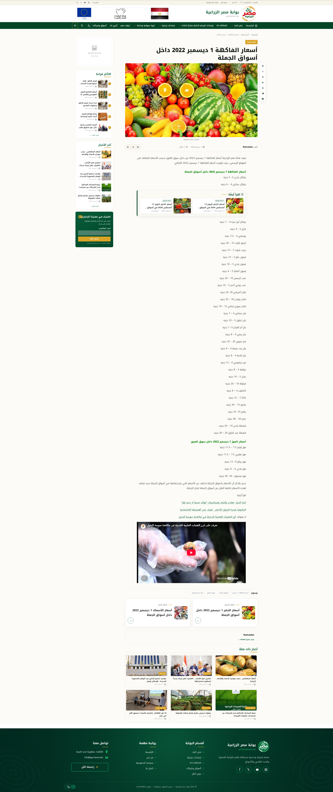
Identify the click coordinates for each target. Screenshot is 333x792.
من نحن (149, 757)
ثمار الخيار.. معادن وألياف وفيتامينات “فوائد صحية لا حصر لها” (213, 502)
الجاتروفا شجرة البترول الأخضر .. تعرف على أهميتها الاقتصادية (213, 509)
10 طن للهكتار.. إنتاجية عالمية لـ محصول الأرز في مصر (147, 714)
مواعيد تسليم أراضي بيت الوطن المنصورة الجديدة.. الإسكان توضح (149, 680)
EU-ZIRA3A (222, 25)
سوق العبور (211, 592)
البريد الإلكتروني (105, 228)
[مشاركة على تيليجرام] (262, 93)
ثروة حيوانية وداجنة (146, 25)
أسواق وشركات (99, 25)
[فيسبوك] (77, 2)
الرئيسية (255, 34)
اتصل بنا (95, 2)
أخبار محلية (245, 34)
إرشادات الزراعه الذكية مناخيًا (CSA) (197, 25)
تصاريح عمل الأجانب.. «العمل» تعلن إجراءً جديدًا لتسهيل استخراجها (192, 680)
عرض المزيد (94, 135)
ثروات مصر (125, 25)
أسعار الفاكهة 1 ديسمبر (240, 592)
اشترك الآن (94, 238)
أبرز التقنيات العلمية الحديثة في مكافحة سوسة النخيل (207, 517)
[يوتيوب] (85, 2)
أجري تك (113, 25)
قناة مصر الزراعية (197, 592)
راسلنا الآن (89, 767)
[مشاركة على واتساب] (262, 88)
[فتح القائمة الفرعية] (232, 25)
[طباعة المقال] (262, 99)
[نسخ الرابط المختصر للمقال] (262, 66)
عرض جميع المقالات (246, 639)
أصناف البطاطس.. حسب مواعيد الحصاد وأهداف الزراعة (236, 680)
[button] (68, 787)
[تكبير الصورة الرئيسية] (191, 100)
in (263, 82)
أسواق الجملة (223, 592)
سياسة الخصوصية (144, 763)
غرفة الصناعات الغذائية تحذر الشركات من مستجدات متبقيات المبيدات (239, 714)
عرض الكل (196, 774)
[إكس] (81, 2)
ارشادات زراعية (168, 25)
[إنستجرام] (88, 2)
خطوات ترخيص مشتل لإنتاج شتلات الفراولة (193, 713)
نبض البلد (238, 25)
